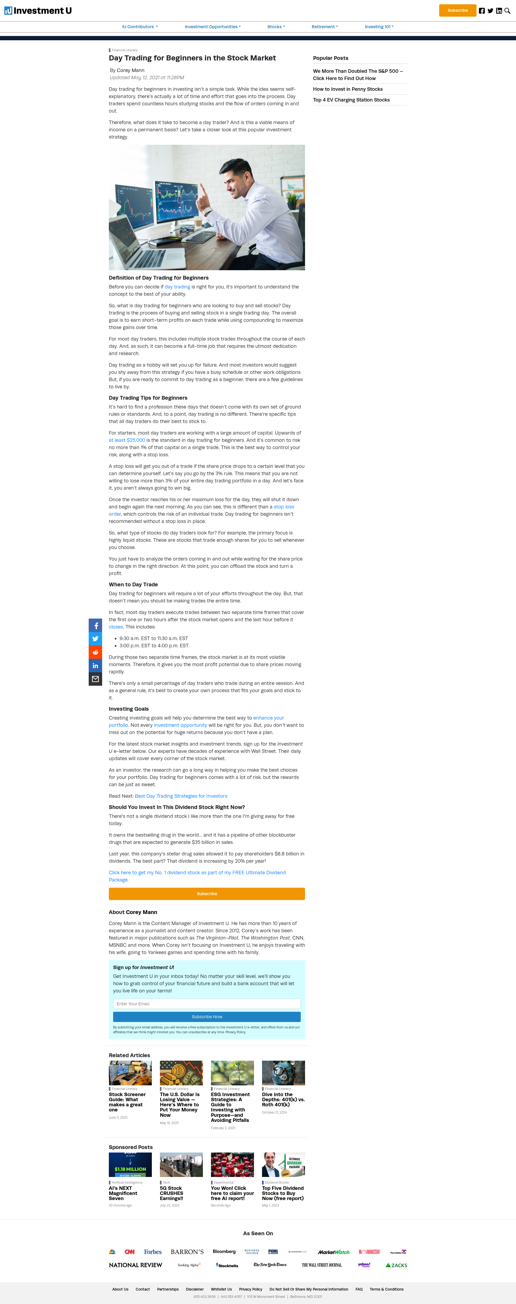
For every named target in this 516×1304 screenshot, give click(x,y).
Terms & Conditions (387, 1289)
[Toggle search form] (507, 10)
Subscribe (458, 10)
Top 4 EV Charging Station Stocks (351, 100)
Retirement (323, 26)
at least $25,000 (127, 440)
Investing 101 (377, 26)
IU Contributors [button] (138, 26)
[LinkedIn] (499, 10)
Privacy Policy (235, 1032)
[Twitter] (490, 10)
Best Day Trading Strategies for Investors (181, 796)
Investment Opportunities (211, 26)
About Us (120, 1289)
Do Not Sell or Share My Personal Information (309, 1289)
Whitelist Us (221, 1289)
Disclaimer (195, 1289)
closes (116, 627)
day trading (177, 287)
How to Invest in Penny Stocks (348, 89)
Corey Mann (131, 70)
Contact (143, 1289)
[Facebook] (482, 10)
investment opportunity (180, 725)
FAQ (359, 1289)
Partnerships (168, 1289)
